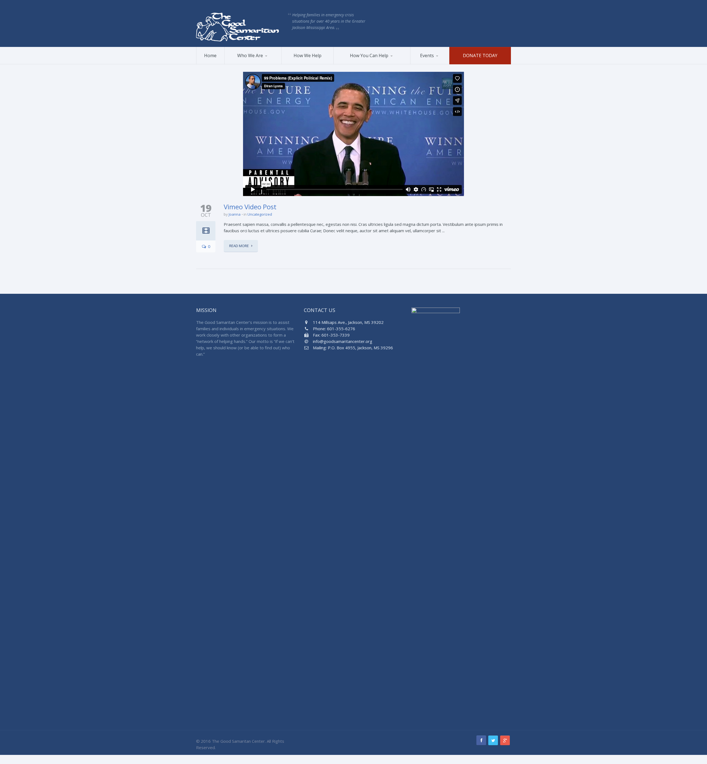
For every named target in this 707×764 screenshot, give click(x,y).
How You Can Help (369, 55)
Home (210, 55)
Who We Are (250, 55)
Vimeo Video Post (250, 206)
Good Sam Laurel (252, 63)
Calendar (437, 63)
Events (427, 55)
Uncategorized (259, 214)
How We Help (307, 55)
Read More (239, 245)
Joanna (235, 214)
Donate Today (480, 55)
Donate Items (364, 63)
